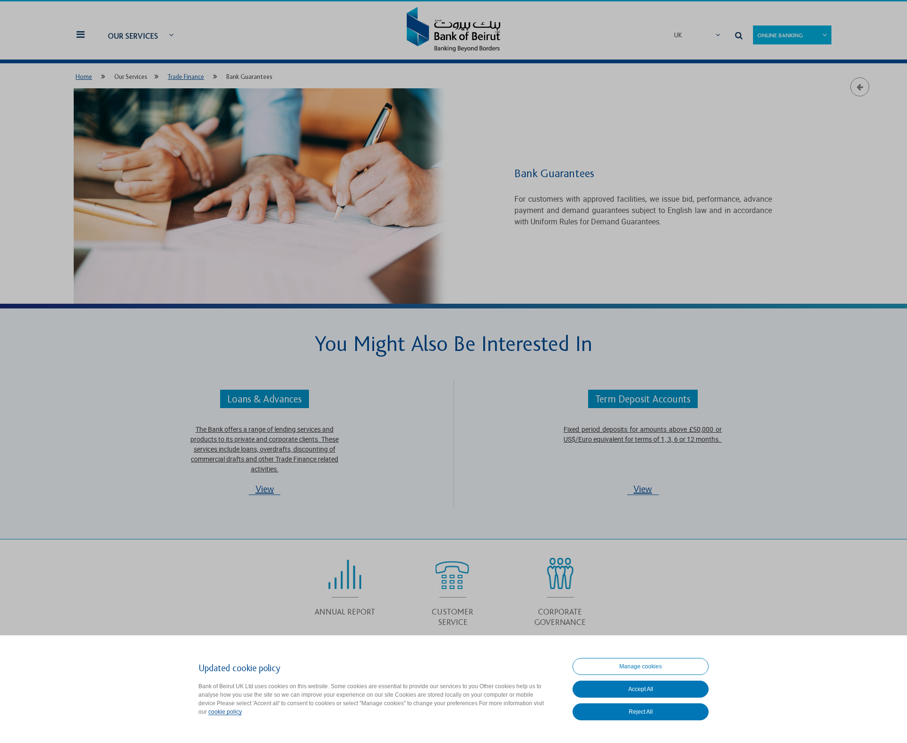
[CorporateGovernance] (560, 589)
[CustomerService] (453, 589)
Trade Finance (186, 76)
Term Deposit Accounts (643, 399)
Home (84, 76)
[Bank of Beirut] (453, 30)
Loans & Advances (264, 399)
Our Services (133, 36)
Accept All (640, 689)
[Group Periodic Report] (345, 584)
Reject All (641, 712)
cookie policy (225, 712)
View (265, 489)
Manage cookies (640, 666)
